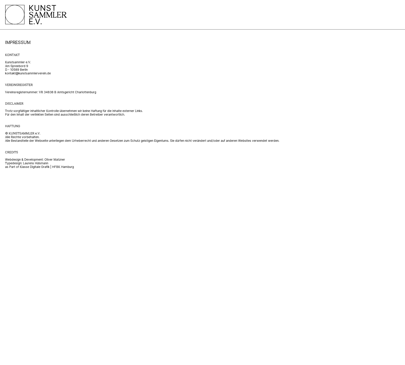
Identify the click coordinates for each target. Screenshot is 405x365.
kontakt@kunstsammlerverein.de (28, 73)
